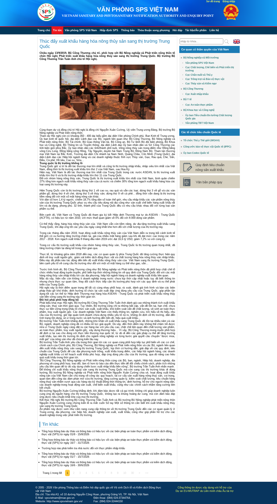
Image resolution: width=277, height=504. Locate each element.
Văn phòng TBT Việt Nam (199, 123)
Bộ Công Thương (193, 88)
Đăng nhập (229, 1)
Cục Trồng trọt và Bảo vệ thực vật (204, 79)
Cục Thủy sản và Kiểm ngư (201, 83)
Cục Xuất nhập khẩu (196, 94)
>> (146, 472)
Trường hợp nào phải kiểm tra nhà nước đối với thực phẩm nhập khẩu (83, 448)
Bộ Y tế (187, 99)
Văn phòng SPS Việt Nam (81, 30)
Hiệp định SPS (109, 30)
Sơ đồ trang (213, 1)
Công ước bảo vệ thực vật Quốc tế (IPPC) (207, 146)
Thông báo (128, 30)
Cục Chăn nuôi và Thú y (199, 74)
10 (124, 472)
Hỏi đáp (177, 30)
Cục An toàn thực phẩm (199, 104)
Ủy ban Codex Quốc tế (196, 153)
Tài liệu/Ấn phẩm (196, 30)
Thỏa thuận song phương (153, 30)
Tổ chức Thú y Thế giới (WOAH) (201, 140)
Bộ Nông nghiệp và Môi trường (201, 57)
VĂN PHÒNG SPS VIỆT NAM (137, 9)
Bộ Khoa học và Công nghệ (199, 110)
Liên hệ (214, 30)
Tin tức (57, 30)
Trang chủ (44, 30)
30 (132, 472)
